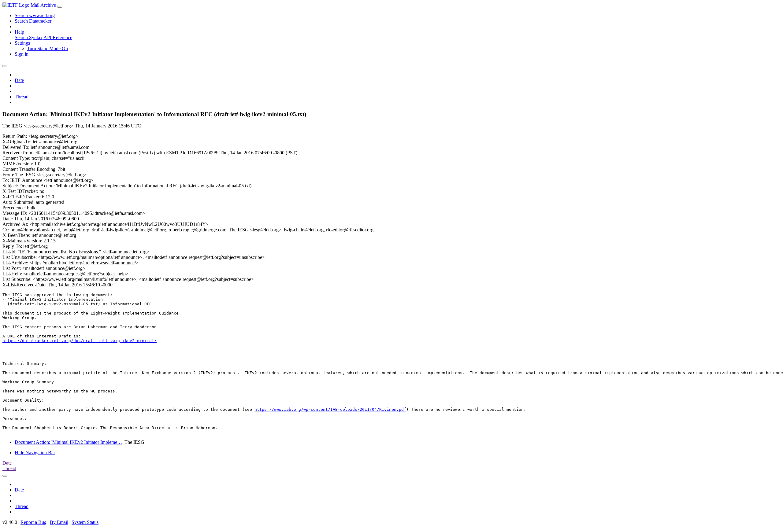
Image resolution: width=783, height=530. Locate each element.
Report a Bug (33, 522)
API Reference (57, 37)
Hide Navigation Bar (35, 452)
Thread (21, 96)
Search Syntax (29, 37)
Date (19, 80)
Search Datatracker (33, 21)
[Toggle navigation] (59, 7)
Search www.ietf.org (35, 15)
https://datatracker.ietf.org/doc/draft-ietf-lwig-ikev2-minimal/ (79, 340)
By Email (59, 522)
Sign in (21, 54)
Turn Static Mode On (47, 48)
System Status (85, 522)
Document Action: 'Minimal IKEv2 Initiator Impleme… (68, 442)
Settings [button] (22, 43)
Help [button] (19, 32)
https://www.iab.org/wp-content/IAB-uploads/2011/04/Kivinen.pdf (330, 409)
